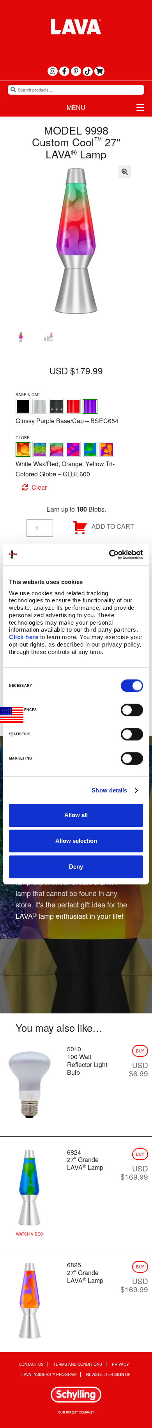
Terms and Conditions (77, 1364)
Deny (76, 866)
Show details (109, 790)
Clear (39, 487)
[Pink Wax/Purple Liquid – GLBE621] (73, 449)
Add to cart (113, 526)
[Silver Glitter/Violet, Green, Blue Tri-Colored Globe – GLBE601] (40, 449)
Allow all (76, 815)
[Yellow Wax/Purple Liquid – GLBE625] (107, 449)
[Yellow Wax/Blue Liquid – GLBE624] (90, 449)
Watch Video (29, 1234)
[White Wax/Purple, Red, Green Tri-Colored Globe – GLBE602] (56, 449)
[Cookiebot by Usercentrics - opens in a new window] (109, 555)
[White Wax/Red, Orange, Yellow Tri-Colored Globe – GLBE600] (23, 449)
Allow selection (76, 840)
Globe (23, 437)
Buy (140, 1051)
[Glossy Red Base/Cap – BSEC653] (73, 406)
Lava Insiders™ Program (48, 1374)
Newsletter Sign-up (108, 1374)
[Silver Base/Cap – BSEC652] (40, 406)
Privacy (120, 1364)
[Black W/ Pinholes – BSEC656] (56, 406)
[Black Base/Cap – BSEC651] (23, 406)
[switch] (132, 710)
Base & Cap (28, 394)
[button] (124, 171)
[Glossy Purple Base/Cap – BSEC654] (90, 406)
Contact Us (31, 1364)
